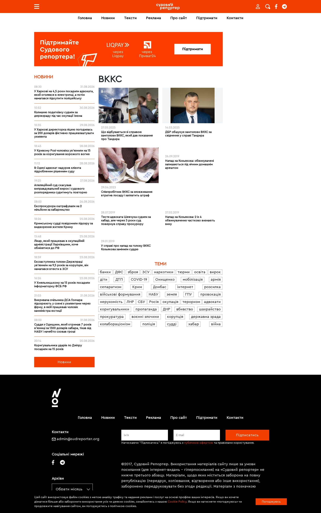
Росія (154, 302)
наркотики (163, 272)
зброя (133, 272)
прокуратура (112, 317)
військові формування (120, 294)
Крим (137, 287)
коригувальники (114, 309)
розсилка (212, 287)
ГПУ (188, 294)
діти (103, 279)
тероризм (191, 302)
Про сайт (178, 18)
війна (216, 324)
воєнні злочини (145, 317)
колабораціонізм (115, 324)
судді (171, 324)
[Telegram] (284, 6)
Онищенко (165, 279)
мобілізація (193, 279)
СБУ (141, 302)
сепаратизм (110, 287)
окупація (170, 302)
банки (105, 272)
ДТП (119, 279)
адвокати (212, 302)
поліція (148, 324)
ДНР (166, 309)
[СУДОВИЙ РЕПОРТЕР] (168, 6)
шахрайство (210, 309)
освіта (199, 272)
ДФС (119, 272)
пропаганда (146, 309)
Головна (85, 18)
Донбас (159, 287)
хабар (193, 324)
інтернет (185, 287)
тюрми (184, 272)
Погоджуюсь (271, 501)
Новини (108, 18)
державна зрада (206, 317)
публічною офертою (198, 442)
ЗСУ (146, 272)
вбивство (184, 309)
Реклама (153, 18)
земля (172, 294)
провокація (210, 294)
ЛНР (130, 302)
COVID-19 (139, 279)
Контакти (235, 18)
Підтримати (206, 18)
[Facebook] (276, 6)
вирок (215, 272)
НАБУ (153, 294)
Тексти (130, 18)
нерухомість (111, 302)
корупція (175, 317)
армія (216, 279)
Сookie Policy (177, 501)
